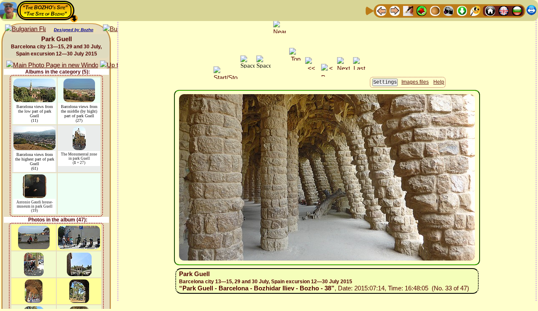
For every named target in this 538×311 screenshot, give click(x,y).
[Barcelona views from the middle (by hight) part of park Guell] (79, 83)
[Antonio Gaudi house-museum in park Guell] (34, 178)
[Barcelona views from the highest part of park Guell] (34, 130)
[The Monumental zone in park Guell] (79, 130)
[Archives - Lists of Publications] (408, 10)
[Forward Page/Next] (395, 10)
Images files (415, 82)
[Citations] (422, 10)
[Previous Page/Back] (381, 10)
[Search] (475, 10)
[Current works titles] (435, 10)
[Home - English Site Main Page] (503, 10)
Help (438, 82)
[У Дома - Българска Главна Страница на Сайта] (517, 10)
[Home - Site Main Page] (490, 10)
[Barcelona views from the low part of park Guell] (34, 83)
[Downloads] (462, 10)
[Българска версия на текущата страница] (25, 29)
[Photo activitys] (448, 10)
